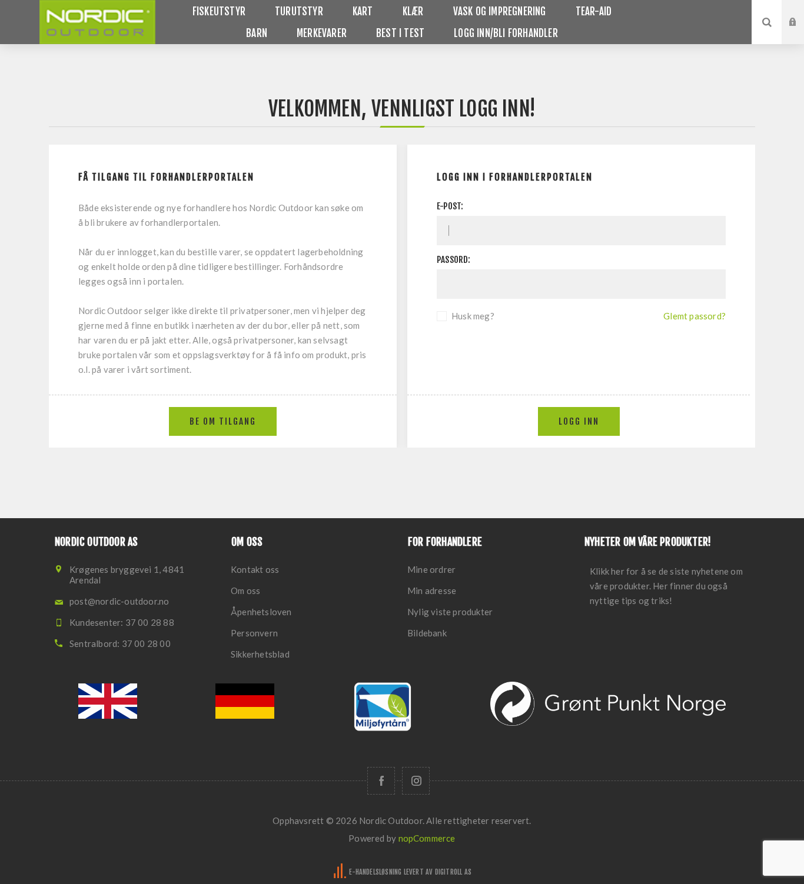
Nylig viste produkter (450, 611)
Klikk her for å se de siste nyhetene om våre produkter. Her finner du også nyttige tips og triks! (666, 586)
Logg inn (801, 11)
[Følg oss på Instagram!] (416, 781)
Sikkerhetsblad (260, 654)
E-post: (450, 206)
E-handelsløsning (375, 872)
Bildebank (427, 633)
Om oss (245, 590)
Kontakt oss (255, 569)
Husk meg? (472, 316)
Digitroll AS (453, 872)
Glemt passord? (694, 316)
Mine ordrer (431, 569)
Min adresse (431, 590)
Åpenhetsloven (261, 611)
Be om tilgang (801, 33)
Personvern (254, 633)
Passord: (454, 259)
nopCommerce (427, 838)
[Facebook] (381, 781)
